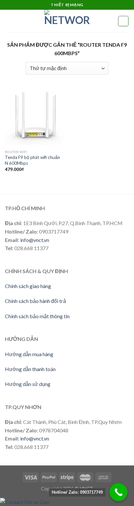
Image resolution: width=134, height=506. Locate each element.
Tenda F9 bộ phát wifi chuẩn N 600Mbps (32, 160)
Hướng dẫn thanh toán (30, 369)
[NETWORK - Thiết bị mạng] (67, 21)
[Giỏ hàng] (123, 21)
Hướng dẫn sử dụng (27, 384)
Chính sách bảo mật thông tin (37, 316)
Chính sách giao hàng (28, 286)
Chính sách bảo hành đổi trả (35, 301)
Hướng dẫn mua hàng (29, 354)
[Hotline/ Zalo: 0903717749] (118, 492)
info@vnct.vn (34, 240)
